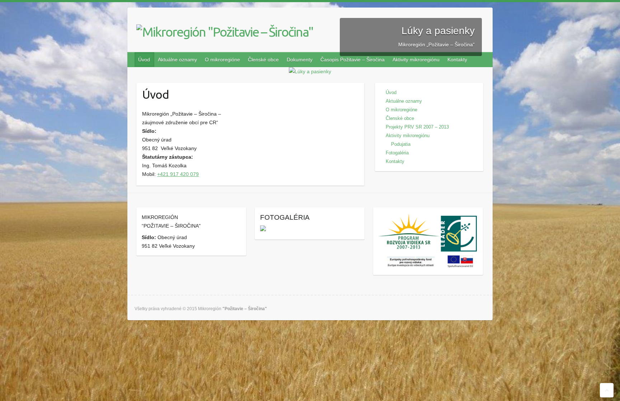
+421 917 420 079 (178, 174)
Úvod (144, 59)
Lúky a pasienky (438, 30)
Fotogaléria (397, 152)
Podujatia (400, 144)
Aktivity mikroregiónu (416, 59)
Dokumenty (300, 59)
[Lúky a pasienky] (310, 71)
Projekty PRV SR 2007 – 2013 (417, 127)
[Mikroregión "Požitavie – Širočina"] (224, 31)
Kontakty (457, 59)
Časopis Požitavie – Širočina (352, 59)
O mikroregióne (222, 59)
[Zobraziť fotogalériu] (263, 230)
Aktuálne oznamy (177, 59)
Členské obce (263, 59)
